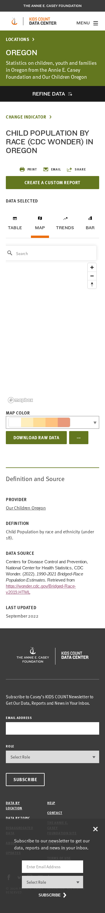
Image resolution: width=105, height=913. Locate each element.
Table (15, 227)
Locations (17, 39)
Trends (65, 227)
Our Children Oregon (26, 508)
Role (10, 746)
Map (40, 227)
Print (32, 169)
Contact (54, 812)
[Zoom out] (92, 276)
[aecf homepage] (14, 21)
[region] (52, 324)
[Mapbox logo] (20, 400)
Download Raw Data (36, 437)
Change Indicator (26, 117)
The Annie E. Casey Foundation (52, 6)
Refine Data (48, 94)
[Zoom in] (92, 267)
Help (51, 803)
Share (80, 169)
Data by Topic (18, 818)
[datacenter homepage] (42, 21)
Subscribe (25, 779)
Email (56, 169)
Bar (90, 227)
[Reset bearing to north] (92, 284)
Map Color (18, 413)
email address (19, 717)
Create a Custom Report (52, 182)
